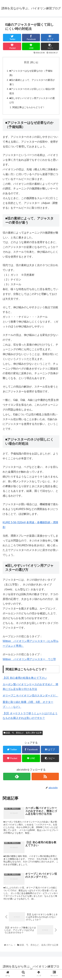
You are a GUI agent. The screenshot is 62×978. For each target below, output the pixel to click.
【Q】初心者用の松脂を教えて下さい (25, 677)
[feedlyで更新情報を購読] (16, 776)
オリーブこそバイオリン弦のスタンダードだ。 (30, 695)
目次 (26, 62)
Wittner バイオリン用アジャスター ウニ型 (29, 659)
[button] (56, 547)
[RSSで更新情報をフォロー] (45, 776)
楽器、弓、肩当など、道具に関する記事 (23, 733)
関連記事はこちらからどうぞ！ (28, 107)
